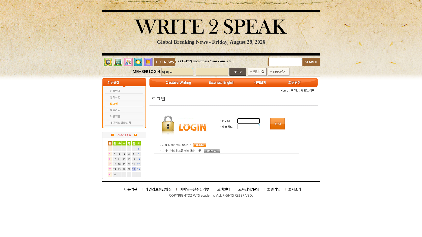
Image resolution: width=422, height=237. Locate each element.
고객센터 (223, 189)
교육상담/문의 (248, 189)
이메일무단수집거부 (194, 189)
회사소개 (295, 189)
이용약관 (130, 189)
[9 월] (135, 134)
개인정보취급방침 (158, 189)
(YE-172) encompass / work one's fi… (206, 61)
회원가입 (273, 189)
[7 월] (112, 134)
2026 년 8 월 (124, 134)
